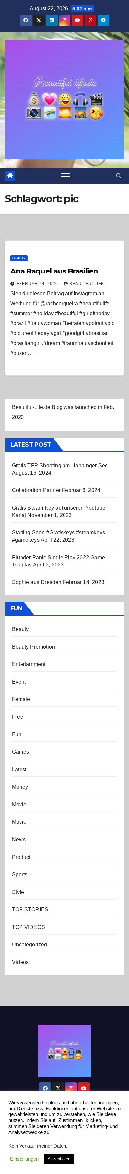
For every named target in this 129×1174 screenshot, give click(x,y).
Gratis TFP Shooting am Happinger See (60, 465)
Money (20, 787)
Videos (20, 962)
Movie (19, 804)
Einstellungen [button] (24, 1159)
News (19, 839)
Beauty (19, 258)
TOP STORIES (30, 909)
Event (19, 682)
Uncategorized (29, 944)
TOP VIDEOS (28, 927)
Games (20, 752)
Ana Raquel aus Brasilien (54, 271)
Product (21, 857)
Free (17, 717)
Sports (19, 874)
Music (19, 822)
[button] (118, 176)
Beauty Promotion (33, 647)
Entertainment (29, 664)
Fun (17, 734)
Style (18, 892)
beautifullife (86, 283)
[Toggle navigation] (65, 176)
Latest (19, 769)
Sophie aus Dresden (37, 582)
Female (21, 699)
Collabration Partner (36, 490)
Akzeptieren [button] (59, 1158)
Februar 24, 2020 (38, 283)
